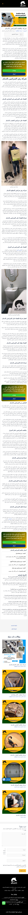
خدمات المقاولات (12, 696)
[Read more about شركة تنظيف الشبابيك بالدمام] (14, 771)
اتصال (14, 74)
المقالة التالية (14, 629)
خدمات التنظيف (23, 787)
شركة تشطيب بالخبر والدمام (18, 694)
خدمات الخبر (23, 696)
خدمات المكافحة (17, 666)
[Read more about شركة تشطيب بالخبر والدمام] (14, 681)
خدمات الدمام (23, 666)
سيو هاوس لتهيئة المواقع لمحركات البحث (14, 912)
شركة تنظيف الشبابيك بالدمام (18, 785)
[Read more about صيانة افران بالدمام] (14, 802)
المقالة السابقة (14, 625)
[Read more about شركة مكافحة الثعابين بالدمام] (14, 711)
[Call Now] (4, 779)
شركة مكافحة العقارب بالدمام (18, 755)
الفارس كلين (19, 250)
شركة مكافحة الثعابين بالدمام (18, 725)
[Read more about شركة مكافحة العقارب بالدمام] (14, 741)
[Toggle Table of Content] (20, 34)
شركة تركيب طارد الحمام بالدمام (17, 664)
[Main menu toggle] (2, 3)
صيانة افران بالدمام (21, 815)
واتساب (14, 70)
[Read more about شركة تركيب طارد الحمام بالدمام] (14, 651)
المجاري (10, 519)
